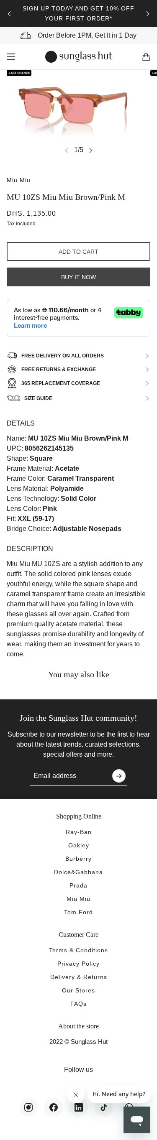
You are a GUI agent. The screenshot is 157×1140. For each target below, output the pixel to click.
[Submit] (119, 776)
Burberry (78, 858)
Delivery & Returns (78, 977)
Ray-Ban (79, 832)
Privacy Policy (78, 963)
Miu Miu (19, 180)
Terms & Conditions (78, 950)
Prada (78, 885)
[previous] (9, 13)
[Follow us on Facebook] (53, 1107)
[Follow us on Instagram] (28, 1107)
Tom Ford (78, 912)
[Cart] (146, 57)
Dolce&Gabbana (78, 872)
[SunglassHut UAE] (78, 57)
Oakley (78, 845)
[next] (148, 13)
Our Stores (78, 990)
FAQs (78, 1003)
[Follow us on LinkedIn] (78, 1107)
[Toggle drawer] (11, 57)
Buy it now (78, 277)
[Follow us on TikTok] (104, 1107)
